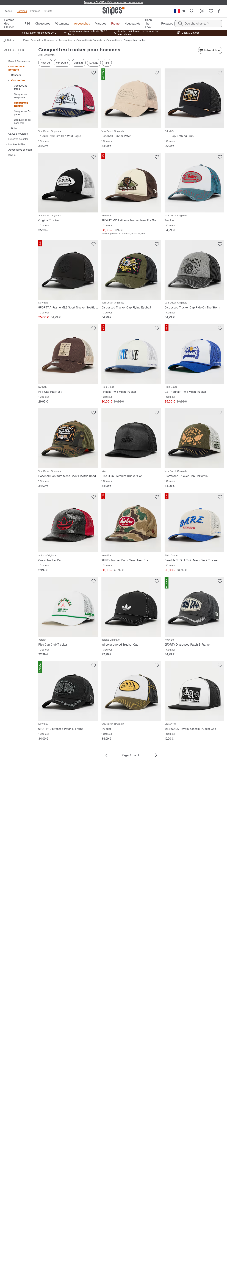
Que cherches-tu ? (197, 23)
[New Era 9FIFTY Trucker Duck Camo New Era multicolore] (131, 522)
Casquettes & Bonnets (89, 40)
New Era (45, 62)
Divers (11, 155)
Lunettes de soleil (18, 139)
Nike (106, 62)
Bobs (14, 128)
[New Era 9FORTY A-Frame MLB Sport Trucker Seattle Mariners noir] (68, 270)
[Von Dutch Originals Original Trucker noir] (68, 182)
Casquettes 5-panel (22, 113)
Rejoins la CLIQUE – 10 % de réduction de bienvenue (113, 2)
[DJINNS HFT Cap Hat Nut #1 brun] (68, 354)
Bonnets (16, 75)
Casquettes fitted (20, 87)
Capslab (78, 62)
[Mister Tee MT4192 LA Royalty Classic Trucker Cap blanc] (194, 691)
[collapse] (6, 61)
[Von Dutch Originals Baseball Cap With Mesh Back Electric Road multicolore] (68, 438)
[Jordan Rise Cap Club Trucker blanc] (68, 607)
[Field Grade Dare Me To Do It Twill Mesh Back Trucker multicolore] (194, 522)
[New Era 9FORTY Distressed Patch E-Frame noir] (68, 691)
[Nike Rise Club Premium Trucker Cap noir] (131, 438)
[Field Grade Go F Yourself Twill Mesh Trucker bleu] (194, 354)
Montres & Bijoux (18, 144)
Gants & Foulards (18, 133)
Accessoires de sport (20, 149)
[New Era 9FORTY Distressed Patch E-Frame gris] (194, 607)
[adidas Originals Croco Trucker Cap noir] (68, 522)
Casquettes (113, 40)
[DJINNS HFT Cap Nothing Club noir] (194, 98)
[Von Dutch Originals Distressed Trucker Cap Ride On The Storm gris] (194, 270)
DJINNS (93, 62)
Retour (11, 40)
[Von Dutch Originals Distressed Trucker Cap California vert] (194, 438)
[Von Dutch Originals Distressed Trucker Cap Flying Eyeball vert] (131, 270)
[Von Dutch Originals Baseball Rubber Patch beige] (131, 98)
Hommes (49, 40)
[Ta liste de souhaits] (211, 11)
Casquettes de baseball (22, 121)
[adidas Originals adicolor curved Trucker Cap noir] (131, 607)
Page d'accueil (31, 40)
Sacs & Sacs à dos (19, 61)
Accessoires (65, 40)
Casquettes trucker (21, 104)
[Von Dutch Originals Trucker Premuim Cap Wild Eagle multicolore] (68, 98)
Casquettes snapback (20, 96)
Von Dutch (62, 62)
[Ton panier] (220, 11)
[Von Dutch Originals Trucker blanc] (194, 182)
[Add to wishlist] (94, 73)
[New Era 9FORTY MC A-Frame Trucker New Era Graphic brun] (131, 182)
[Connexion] (202, 11)
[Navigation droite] (156, 755)
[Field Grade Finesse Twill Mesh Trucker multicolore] (131, 354)
